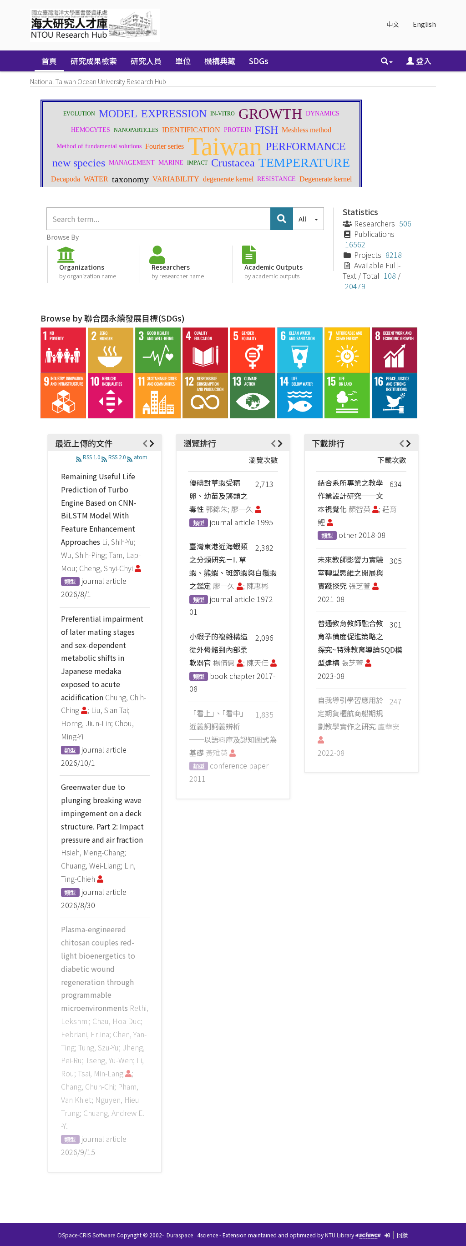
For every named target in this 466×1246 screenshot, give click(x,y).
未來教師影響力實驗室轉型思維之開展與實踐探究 (350, 572)
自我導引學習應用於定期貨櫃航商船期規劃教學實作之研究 (350, 713)
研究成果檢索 (94, 60)
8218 (393, 254)
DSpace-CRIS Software (86, 1235)
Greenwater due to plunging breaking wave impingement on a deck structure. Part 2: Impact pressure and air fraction (102, 812)
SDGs (258, 60)
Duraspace (180, 1235)
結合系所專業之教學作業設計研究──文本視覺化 (350, 495)
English (424, 24)
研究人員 (146, 60)
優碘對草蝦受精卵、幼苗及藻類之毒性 (218, 495)
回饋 (402, 1235)
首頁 (49, 60)
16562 (355, 244)
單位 (183, 60)
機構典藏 (219, 60)
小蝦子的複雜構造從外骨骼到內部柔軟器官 (218, 649)
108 (390, 275)
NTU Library (339, 1235)
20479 (355, 286)
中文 (392, 24)
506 (405, 223)
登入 (422, 60)
